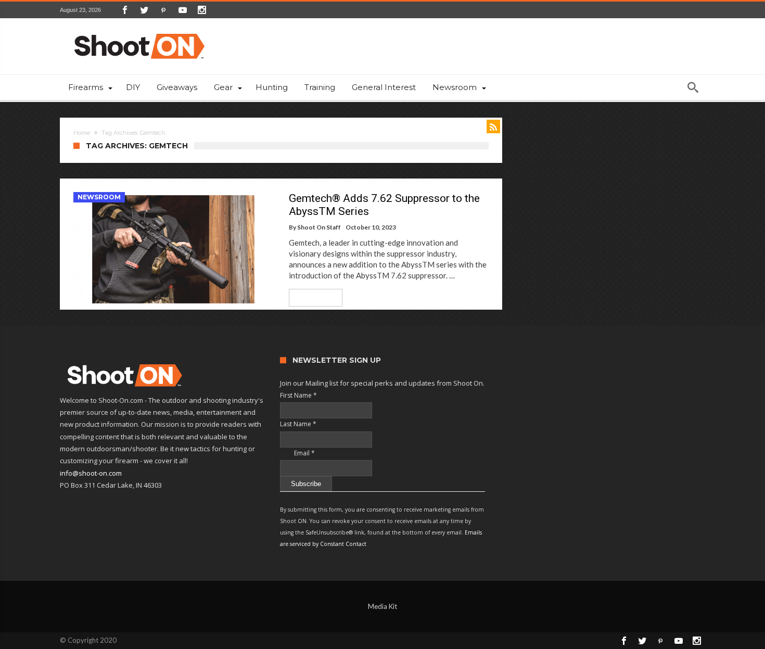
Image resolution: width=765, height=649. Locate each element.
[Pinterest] (163, 10)
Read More (312, 297)
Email (297, 453)
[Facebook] (125, 10)
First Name (298, 395)
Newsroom (99, 197)
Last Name (298, 423)
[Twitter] (144, 10)
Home (81, 132)
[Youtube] (182, 10)
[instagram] (202, 10)
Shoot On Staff (319, 227)
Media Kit (382, 606)
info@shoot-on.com (91, 473)
